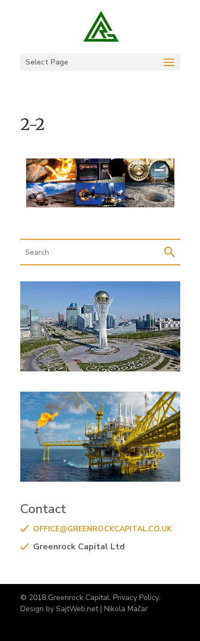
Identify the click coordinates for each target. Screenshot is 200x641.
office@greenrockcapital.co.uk (102, 529)
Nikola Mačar (126, 609)
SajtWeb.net (77, 609)
